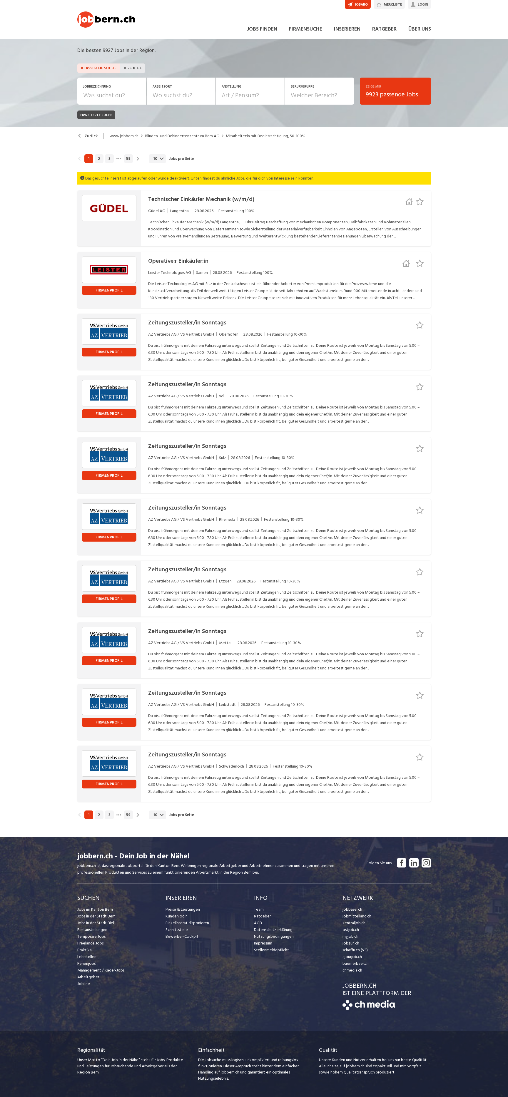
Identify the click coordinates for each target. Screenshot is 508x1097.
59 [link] (128, 158)
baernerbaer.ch (355, 963)
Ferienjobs (86, 963)
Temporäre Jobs (91, 936)
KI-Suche (133, 68)
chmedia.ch (352, 970)
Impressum (263, 943)
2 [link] (99, 158)
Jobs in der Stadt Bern (96, 916)
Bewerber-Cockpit (182, 936)
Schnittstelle (177, 929)
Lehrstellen (86, 956)
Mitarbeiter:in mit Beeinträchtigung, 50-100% (265, 136)
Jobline (83, 983)
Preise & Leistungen (183, 909)
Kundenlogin (177, 916)
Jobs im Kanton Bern (95, 909)
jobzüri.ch (350, 943)
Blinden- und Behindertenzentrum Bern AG (182, 136)
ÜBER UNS (419, 29)
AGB (258, 923)
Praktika (84, 950)
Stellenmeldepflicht (271, 950)
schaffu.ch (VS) (355, 950)
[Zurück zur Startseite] (368, 1008)
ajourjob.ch (352, 956)
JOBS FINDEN (262, 29)
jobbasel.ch (352, 909)
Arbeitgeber (88, 977)
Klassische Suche (98, 68)
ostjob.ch (350, 929)
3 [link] (109, 158)
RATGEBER (384, 29)
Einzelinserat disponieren (187, 923)
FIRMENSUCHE (305, 29)
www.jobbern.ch (124, 136)
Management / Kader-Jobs (100, 970)
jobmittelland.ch (356, 916)
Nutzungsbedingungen (274, 936)
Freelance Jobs (90, 943)
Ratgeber (262, 916)
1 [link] (88, 158)
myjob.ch (350, 936)
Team (259, 909)
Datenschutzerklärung (273, 929)
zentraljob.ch (353, 923)
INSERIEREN (347, 29)
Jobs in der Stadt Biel (95, 923)
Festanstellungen (92, 929)
